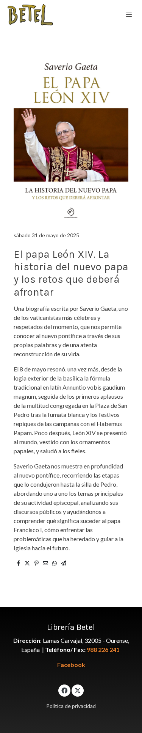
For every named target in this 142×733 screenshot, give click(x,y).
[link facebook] (64, 690)
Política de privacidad (71, 706)
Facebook (71, 664)
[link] (30, 14)
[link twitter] (78, 690)
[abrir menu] (129, 14)
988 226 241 (103, 649)
